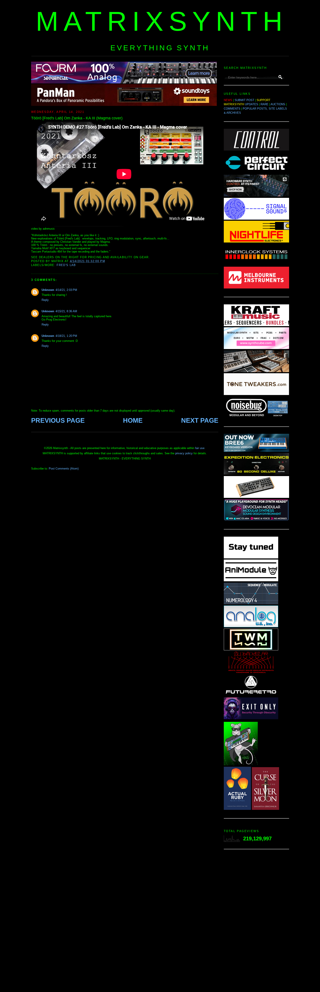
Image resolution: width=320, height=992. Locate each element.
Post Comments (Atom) (64, 468)
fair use (199, 448)
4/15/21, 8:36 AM (66, 311)
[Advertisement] (256, 921)
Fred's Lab (66, 265)
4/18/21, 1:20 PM (66, 335)
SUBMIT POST (244, 100)
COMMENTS (232, 108)
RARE (264, 104)
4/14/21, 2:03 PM (66, 290)
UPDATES (251, 104)
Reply (45, 300)
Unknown (48, 290)
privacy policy (184, 453)
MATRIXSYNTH (162, 21)
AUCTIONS (278, 104)
